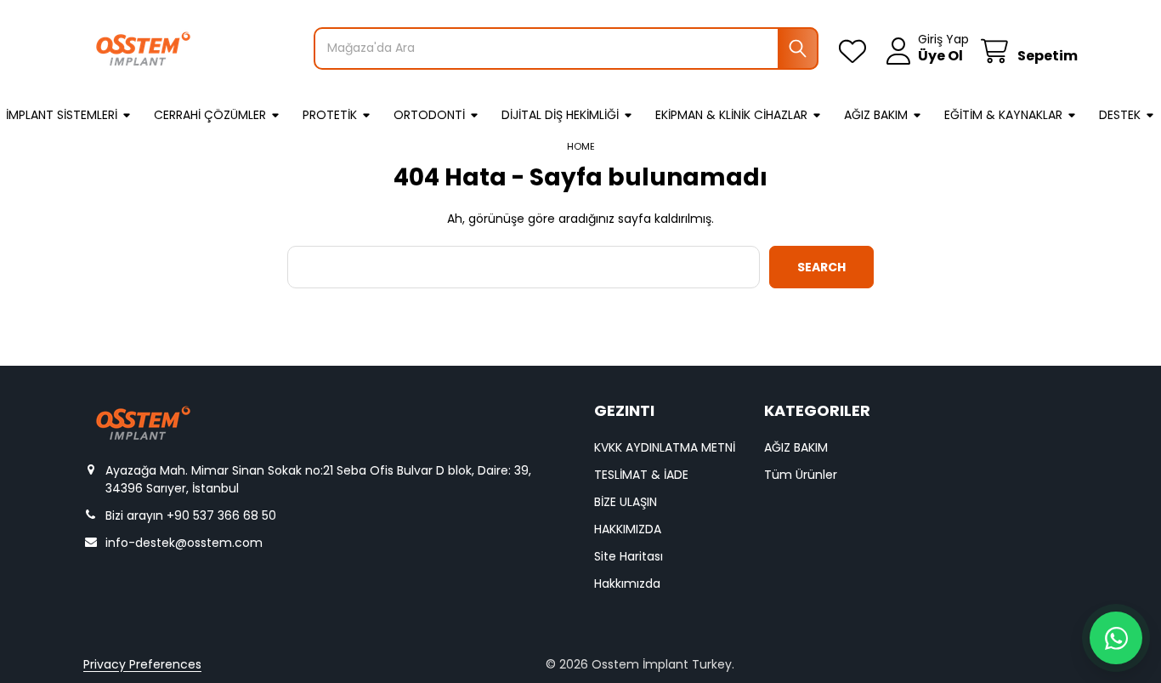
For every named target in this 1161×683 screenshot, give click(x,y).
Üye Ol (940, 56)
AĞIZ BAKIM (876, 114)
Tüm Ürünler (800, 474)
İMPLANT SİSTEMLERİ (61, 114)
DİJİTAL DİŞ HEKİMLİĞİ (560, 114)
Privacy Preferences (142, 664)
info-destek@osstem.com (184, 542)
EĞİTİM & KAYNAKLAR (1003, 114)
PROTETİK (330, 114)
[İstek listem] (855, 51)
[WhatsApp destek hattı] (1116, 638)
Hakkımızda (627, 583)
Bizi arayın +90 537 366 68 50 (190, 515)
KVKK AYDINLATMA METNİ (664, 447)
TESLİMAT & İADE (641, 474)
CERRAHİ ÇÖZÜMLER (210, 114)
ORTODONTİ (429, 114)
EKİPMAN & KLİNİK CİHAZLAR (731, 114)
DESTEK (1120, 114)
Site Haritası (628, 556)
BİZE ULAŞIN (625, 501)
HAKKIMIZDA (627, 529)
